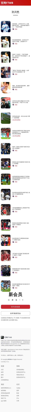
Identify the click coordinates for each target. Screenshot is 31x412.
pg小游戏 (3, 401)
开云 (17, 398)
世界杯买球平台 (20, 372)
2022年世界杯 (16, 120)
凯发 (17, 393)
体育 (2, 372)
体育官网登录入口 (6, 388)
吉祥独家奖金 (15, 313)
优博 (17, 395)
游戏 (2, 375)
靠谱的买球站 (5, 395)
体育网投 (3, 390)
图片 (2, 377)
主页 (2, 369)
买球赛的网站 (20, 369)
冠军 (17, 390)
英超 (16, 29)
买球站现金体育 (5, 393)
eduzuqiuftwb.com (15, 343)
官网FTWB (7, 2)
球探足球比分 (20, 375)
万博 (17, 401)
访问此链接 (15, 307)
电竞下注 (3, 398)
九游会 (18, 388)
